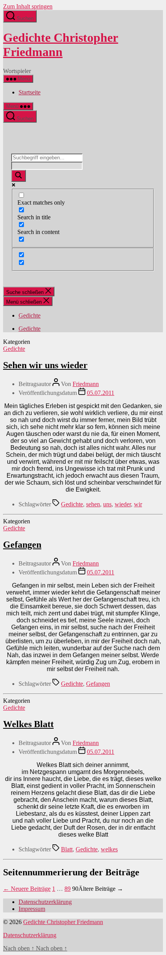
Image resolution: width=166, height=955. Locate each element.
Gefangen (22, 545)
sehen (93, 504)
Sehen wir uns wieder (45, 365)
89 (67, 888)
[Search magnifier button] (18, 176)
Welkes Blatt (28, 724)
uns (107, 504)
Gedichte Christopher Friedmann (60, 45)
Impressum (32, 908)
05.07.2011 (100, 393)
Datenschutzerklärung (45, 902)
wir (138, 504)
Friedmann (86, 384)
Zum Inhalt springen (28, 6)
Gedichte (30, 315)
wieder (123, 504)
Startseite (30, 92)
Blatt (67, 849)
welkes (109, 849)
